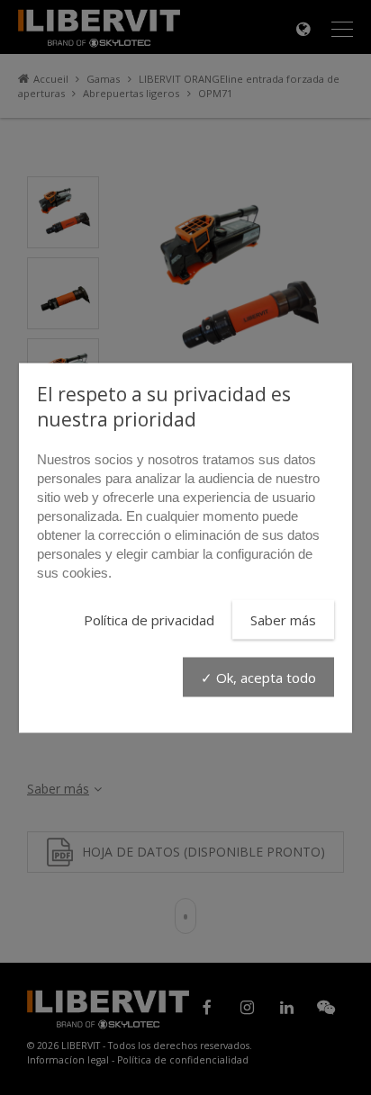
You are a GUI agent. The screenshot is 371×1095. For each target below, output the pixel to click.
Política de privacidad (149, 619)
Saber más (283, 619)
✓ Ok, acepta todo (258, 677)
